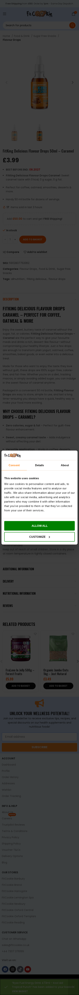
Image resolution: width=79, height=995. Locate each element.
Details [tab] (39, 465)
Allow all (40, 525)
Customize (37, 536)
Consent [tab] (14, 465)
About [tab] (65, 465)
